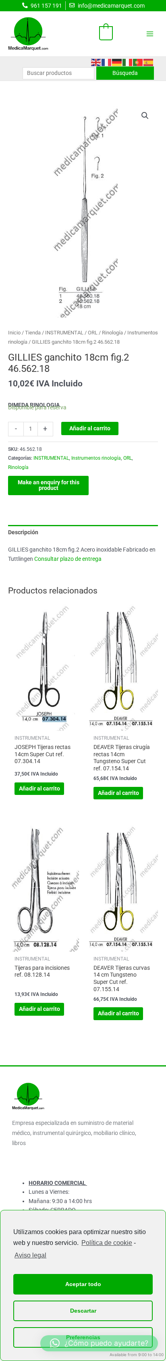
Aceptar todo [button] (83, 1284)
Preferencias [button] (83, 1337)
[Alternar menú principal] (150, 33)
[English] (96, 61)
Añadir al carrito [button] (39, 788)
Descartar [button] (83, 1310)
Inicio (14, 333)
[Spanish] (148, 61)
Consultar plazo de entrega (68, 559)
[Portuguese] (138, 61)
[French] (107, 61)
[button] (145, 115)
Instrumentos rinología (96, 458)
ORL (93, 333)
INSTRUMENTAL (64, 333)
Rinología (112, 333)
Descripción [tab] (23, 532)
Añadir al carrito (89, 428)
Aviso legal (30, 1255)
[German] (117, 61)
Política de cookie (106, 1242)
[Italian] (127, 61)
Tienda (33, 333)
